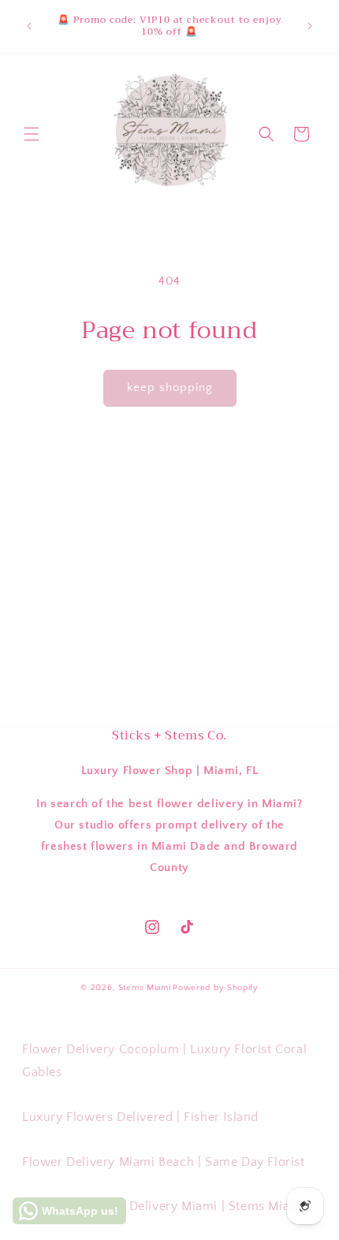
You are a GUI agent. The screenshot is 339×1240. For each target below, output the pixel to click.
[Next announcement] (309, 26)
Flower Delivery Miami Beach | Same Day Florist (163, 1162)
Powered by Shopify (216, 987)
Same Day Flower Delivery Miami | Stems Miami (163, 1206)
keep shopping (170, 387)
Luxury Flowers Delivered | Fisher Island (140, 1117)
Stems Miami (144, 987)
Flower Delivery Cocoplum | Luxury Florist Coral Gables (164, 1060)
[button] (31, 134)
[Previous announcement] (29, 26)
